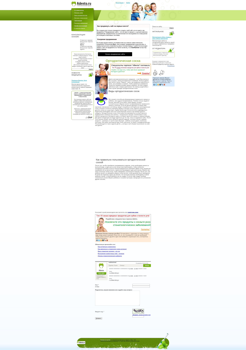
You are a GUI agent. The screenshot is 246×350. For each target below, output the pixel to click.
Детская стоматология (80, 18)
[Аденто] (81, 6)
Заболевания (78, 20)
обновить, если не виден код (141, 315)
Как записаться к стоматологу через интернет (112, 249)
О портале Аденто (79, 28)
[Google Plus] (164, 84)
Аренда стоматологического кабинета (110, 256)
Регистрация (120, 2)
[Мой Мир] (160, 84)
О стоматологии (79, 10)
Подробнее (171, 66)
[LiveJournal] (162, 84)
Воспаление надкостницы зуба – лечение (111, 253)
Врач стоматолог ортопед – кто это (109, 251)
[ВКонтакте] (154, 84)
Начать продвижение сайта (115, 54)
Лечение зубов (78, 13)
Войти (128, 2)
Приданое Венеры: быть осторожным (79, 81)
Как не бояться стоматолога (107, 246)
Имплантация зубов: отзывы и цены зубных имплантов (161, 37)
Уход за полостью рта (80, 15)
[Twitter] (156, 84)
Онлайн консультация (80, 25)
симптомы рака (133, 212)
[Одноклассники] (158, 84)
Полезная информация (81, 23)
